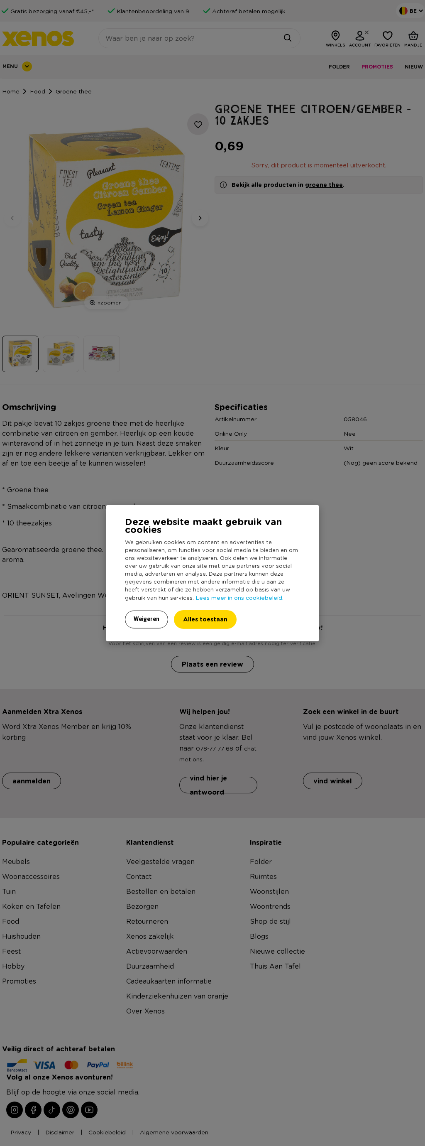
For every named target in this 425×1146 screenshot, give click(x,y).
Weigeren (146, 619)
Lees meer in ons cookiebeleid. (239, 597)
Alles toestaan (205, 619)
